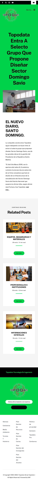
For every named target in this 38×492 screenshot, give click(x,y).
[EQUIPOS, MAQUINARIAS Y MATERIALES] (19, 224)
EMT (29, 477)
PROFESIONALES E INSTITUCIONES (19, 286)
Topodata (31, 475)
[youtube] (12, 2)
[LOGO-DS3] (19, 383)
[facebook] (2, 2)
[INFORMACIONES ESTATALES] (19, 316)
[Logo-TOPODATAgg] (11, 9)
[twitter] (6, 2)
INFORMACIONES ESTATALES (19, 334)
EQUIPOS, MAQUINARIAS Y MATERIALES (19, 238)
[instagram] (9, 2)
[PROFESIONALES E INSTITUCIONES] (19, 268)
